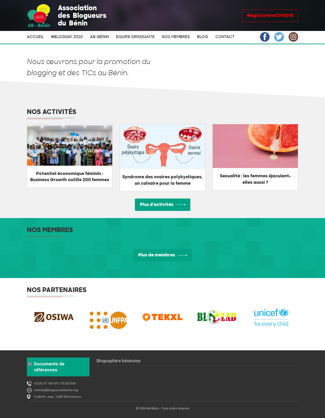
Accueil (35, 37)
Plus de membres (156, 255)
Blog (202, 37)
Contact (225, 37)
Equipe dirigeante (135, 37)
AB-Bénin (99, 37)
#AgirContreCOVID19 (270, 15)
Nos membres (176, 37)
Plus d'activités (156, 204)
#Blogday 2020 (67, 37)
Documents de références (49, 367)
